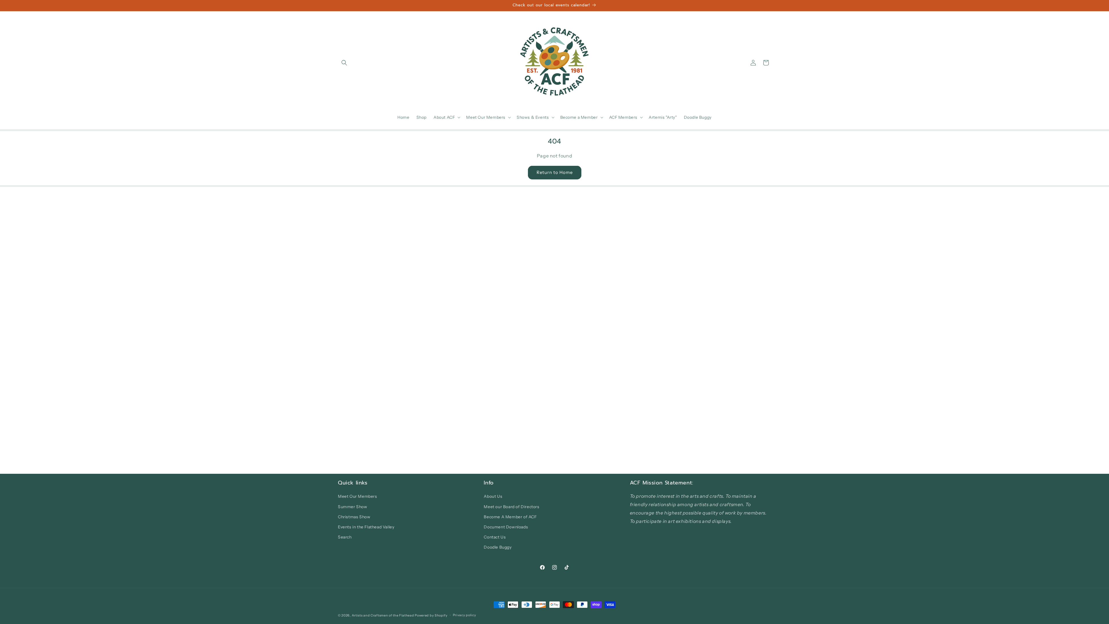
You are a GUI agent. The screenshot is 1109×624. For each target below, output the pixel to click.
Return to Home (555, 172)
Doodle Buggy (497, 547)
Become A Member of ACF (510, 516)
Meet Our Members (357, 496)
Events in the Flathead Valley (366, 527)
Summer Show (352, 506)
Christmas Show (354, 516)
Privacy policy (464, 615)
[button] (344, 62)
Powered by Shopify (431, 615)
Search (345, 537)
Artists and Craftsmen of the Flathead (383, 615)
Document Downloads (506, 527)
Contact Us (495, 537)
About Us (493, 496)
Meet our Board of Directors (511, 506)
